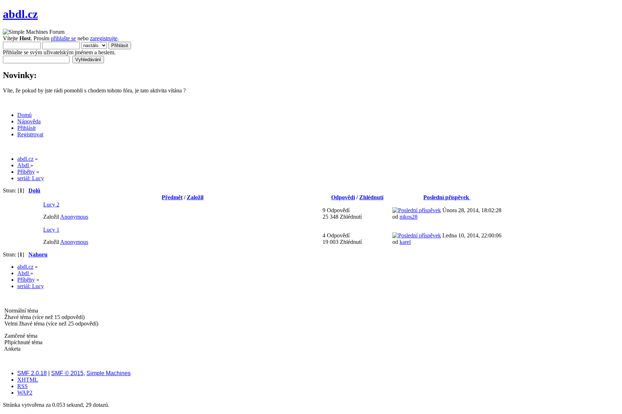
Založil (195, 197)
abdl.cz (20, 14)
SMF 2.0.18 (32, 373)
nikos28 (409, 217)
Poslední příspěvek (446, 197)
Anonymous (74, 217)
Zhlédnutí (371, 197)
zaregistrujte (103, 38)
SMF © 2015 (67, 373)
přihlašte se (63, 38)
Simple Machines (108, 373)
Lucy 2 (51, 204)
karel (405, 242)
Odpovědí (343, 197)
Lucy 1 (51, 230)
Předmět (172, 197)
